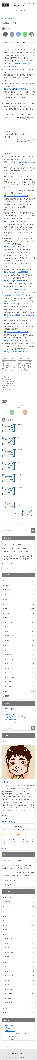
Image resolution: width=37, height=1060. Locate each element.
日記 (5, 401)
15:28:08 (25, 196)
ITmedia (8, 711)
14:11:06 (25, 272)
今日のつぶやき (8, 358)
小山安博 (5, 782)
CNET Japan (9, 708)
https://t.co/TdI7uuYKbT (13, 332)
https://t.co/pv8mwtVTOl (13, 176)
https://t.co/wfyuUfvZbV (14, 295)
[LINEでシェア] (25, 34)
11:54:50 (7, 317)
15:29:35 (26, 176)
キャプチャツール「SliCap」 (12, 544)
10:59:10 (26, 340)
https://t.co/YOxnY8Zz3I (23, 232)
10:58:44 (24, 351)
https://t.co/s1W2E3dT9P (22, 263)
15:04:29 (7, 235)
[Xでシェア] (5, 34)
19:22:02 (25, 89)
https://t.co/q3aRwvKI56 (16, 63)
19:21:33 (7, 100)
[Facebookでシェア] (12, 34)
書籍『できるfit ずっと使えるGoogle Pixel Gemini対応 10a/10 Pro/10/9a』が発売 (16, 550)
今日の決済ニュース (8, 563)
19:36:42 (7, 80)
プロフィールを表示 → (9, 822)
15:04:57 (25, 221)
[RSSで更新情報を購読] (25, 412)
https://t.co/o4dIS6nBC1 (26, 162)
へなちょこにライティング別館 (15, 717)
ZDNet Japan (10, 714)
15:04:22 (25, 246)
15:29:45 (21, 165)
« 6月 (4, 848)
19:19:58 (7, 153)
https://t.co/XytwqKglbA (12, 303)
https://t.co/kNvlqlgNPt (12, 210)
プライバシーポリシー (18, 1054)
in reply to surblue (10, 165)
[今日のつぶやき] (10, 365)
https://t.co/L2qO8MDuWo (17, 289)
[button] (31, 34)
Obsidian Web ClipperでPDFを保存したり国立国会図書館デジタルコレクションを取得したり (18, 557)
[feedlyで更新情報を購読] (12, 412)
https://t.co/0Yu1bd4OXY (13, 221)
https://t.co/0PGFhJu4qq (13, 246)
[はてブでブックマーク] (18, 34)
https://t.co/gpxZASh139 (13, 280)
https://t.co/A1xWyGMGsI (22, 97)
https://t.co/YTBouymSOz (13, 340)
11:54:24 (25, 332)
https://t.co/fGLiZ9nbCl (12, 351)
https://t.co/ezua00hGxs (12, 315)
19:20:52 (7, 131)
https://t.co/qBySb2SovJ (13, 272)
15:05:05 (24, 210)
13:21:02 (27, 295)
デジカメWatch (10, 719)
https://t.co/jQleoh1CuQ (23, 77)
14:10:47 (25, 280)
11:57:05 (25, 303)
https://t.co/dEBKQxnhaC (13, 89)
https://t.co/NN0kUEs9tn (13, 196)
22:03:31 (13, 66)
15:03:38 (7, 266)
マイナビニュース (11, 722)
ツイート (5, 741)
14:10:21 (30, 289)
